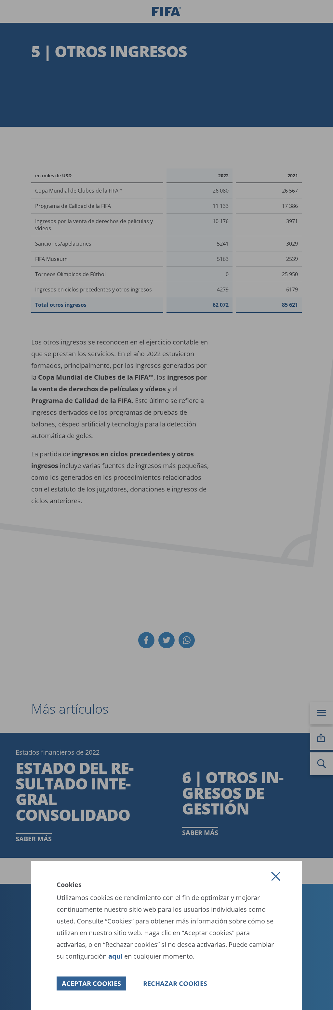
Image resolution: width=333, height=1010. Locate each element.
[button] (276, 876)
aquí (116, 956)
